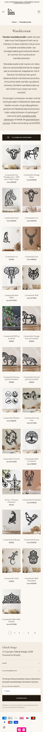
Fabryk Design (20, 648)
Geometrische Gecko (11, 576)
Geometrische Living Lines (30, 421)
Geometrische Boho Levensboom (30, 460)
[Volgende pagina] (32, 630)
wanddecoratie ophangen (14, 125)
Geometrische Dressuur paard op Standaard (11, 381)
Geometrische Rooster (30, 539)
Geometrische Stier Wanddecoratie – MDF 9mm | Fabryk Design (11, 185)
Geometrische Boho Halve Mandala (11, 617)
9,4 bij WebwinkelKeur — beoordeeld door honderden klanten (22, 2)
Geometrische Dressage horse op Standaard (30, 341)
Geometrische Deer (30, 263)
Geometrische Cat (11, 263)
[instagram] (4, 727)
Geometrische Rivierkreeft (30, 500)
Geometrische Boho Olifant (11, 301)
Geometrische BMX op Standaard (11, 341)
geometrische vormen (17, 129)
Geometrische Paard (11, 225)
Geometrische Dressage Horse (30, 184)
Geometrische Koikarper (11, 539)
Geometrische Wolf (30, 300)
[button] (4, 12)
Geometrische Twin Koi (11, 459)
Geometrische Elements (11, 420)
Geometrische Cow (30, 225)
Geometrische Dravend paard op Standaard (30, 381)
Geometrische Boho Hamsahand (30, 577)
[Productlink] (11, 166)
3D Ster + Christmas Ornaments (11, 500)
